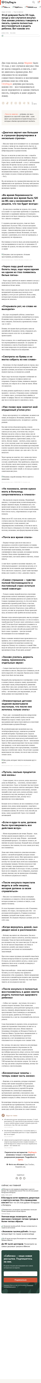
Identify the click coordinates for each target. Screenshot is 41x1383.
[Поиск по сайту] (34, 2)
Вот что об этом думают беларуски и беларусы (20, 1201)
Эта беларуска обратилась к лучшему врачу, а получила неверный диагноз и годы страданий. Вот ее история (20, 1132)
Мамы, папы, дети (6, 1195)
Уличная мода (5, 1213)
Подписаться (20, 1280)
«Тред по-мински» (11, 114)
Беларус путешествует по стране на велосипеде (18, 1232)
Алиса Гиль (5, 33)
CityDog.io (7, 84)
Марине (28, 63)
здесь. (20, 1160)
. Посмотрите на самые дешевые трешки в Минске (19, 1245)
